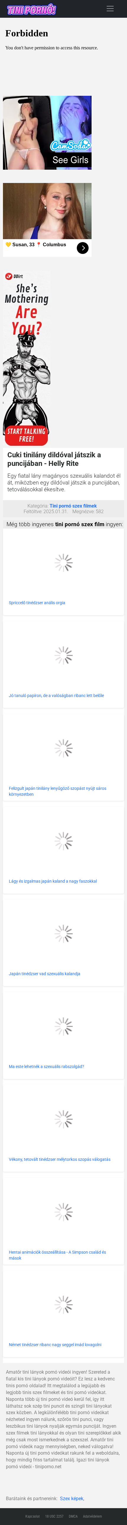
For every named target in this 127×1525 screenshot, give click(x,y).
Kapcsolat (32, 1516)
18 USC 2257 (54, 1516)
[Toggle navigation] (110, 8)
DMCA (73, 1516)
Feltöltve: (33, 511)
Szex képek (71, 1498)
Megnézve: (83, 511)
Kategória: (37, 506)
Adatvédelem (92, 1516)
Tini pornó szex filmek (73, 506)
